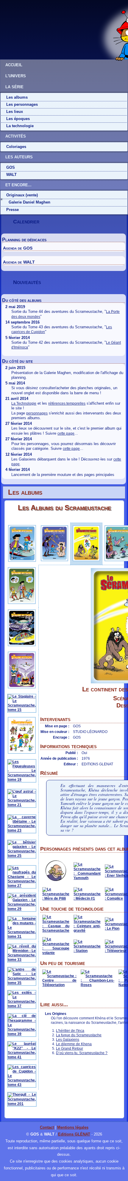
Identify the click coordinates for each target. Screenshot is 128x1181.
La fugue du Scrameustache (79, 1035)
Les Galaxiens (67, 1039)
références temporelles (66, 403)
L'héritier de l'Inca (70, 1031)
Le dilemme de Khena (74, 1044)
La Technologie (23, 403)
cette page (65, 433)
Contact (47, 1127)
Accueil (13, 65)
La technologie (20, 126)
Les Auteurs (19, 157)
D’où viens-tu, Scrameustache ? (81, 1053)
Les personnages (22, 104)
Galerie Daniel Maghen (29, 202)
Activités (15, 136)
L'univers (15, 76)
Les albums (17, 97)
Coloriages (16, 146)
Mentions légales (72, 1127)
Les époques (18, 118)
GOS (10, 167)
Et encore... (18, 185)
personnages (37, 413)
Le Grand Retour (69, 1048)
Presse (12, 209)
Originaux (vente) (22, 195)
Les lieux (14, 111)
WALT (11, 174)
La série (14, 87)
